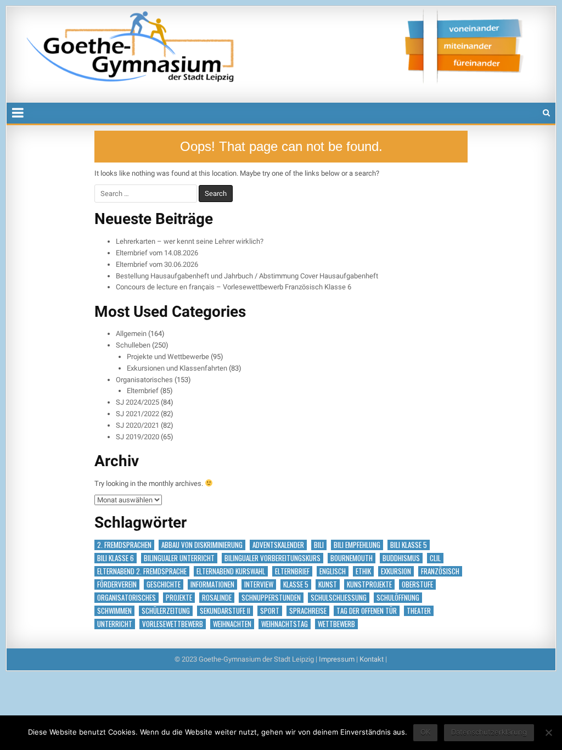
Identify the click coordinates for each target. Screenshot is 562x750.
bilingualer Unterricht (179, 558)
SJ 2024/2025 (137, 402)
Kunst (327, 584)
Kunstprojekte (369, 584)
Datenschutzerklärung (489, 731)
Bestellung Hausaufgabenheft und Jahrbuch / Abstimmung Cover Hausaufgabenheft (247, 276)
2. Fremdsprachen (124, 545)
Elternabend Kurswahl (230, 571)
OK (425, 731)
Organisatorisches (144, 380)
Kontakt (371, 659)
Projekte (179, 597)
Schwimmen (114, 611)
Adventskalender (278, 545)
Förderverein (117, 584)
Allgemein (131, 333)
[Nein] (548, 732)
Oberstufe (417, 584)
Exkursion (396, 571)
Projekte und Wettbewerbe (168, 356)
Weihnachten (232, 624)
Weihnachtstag (284, 624)
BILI (319, 545)
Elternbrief (143, 391)
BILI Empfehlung (357, 545)
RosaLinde (217, 597)
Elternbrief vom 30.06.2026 (157, 264)
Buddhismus (401, 558)
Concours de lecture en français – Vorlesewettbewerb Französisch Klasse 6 (233, 287)
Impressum (337, 659)
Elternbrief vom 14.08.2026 (157, 253)
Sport (269, 611)
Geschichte (164, 584)
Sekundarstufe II (225, 611)
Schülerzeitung (166, 611)
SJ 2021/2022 (137, 414)
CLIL (435, 558)
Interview (258, 584)
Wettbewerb (336, 624)
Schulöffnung (397, 597)
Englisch (332, 571)
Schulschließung (339, 597)
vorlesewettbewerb (172, 624)
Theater (419, 611)
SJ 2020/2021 (137, 425)
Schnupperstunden (271, 597)
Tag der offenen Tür (366, 611)
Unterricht (114, 624)
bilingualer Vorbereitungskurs (272, 558)
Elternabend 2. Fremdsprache (142, 571)
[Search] (546, 113)
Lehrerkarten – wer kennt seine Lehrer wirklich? (189, 241)
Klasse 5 (295, 584)
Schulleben (133, 345)
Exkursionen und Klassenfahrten (177, 368)
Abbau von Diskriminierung (202, 545)
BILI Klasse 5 (408, 545)
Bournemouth (351, 558)
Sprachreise (308, 611)
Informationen (212, 584)
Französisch (440, 571)
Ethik (363, 571)
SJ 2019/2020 (137, 437)
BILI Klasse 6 (115, 558)
